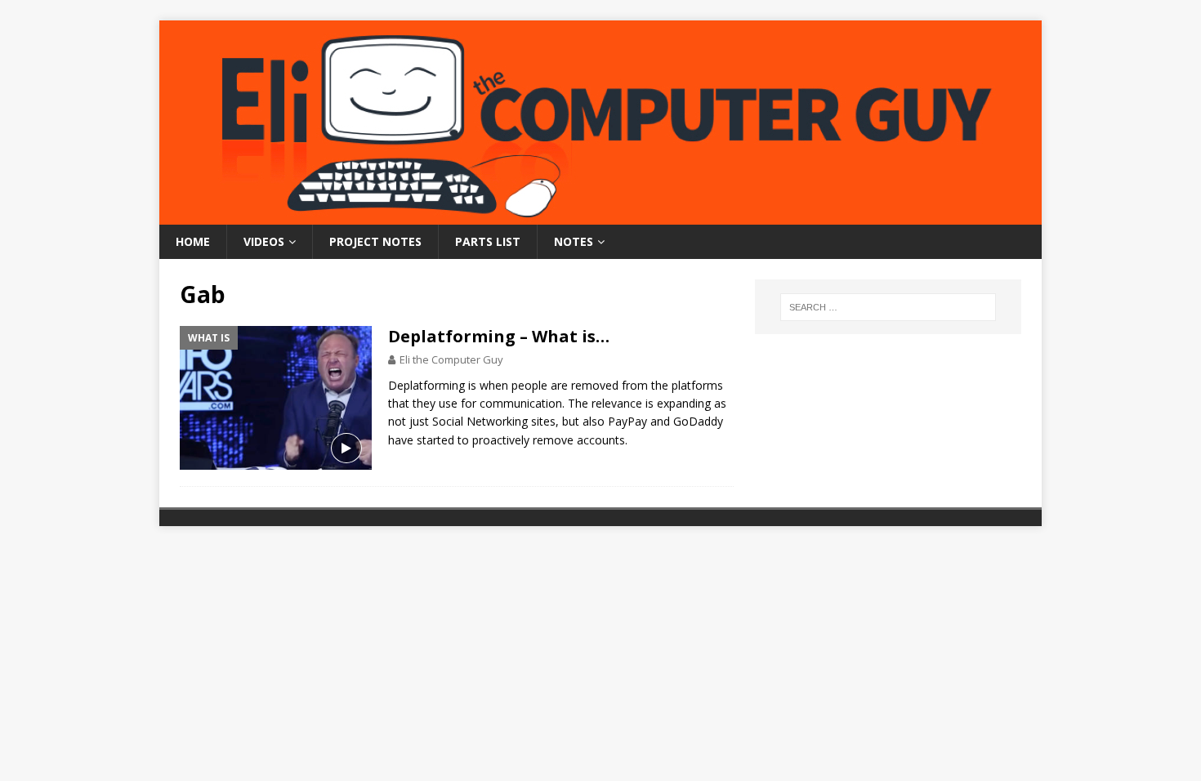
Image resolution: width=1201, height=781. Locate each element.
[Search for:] (888, 307)
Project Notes (375, 241)
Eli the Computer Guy (451, 359)
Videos (263, 241)
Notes (573, 241)
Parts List (487, 241)
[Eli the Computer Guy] (600, 215)
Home (193, 241)
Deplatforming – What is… (498, 336)
